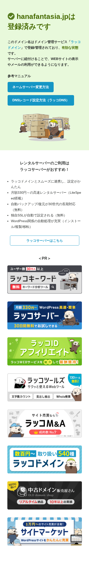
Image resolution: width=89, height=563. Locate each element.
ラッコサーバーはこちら (44, 240)
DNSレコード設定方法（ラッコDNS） (40, 100)
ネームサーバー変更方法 (30, 87)
